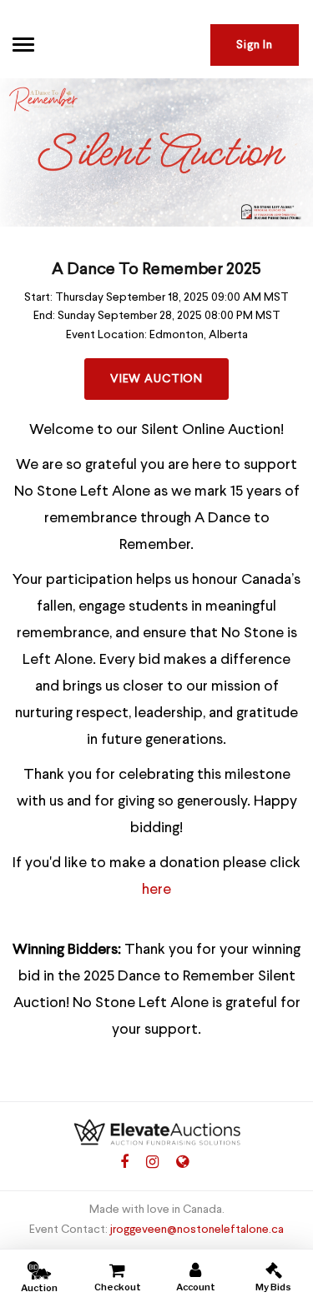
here (156, 889)
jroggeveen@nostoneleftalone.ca (197, 1229)
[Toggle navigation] (23, 44)
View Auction (156, 379)
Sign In (254, 45)
